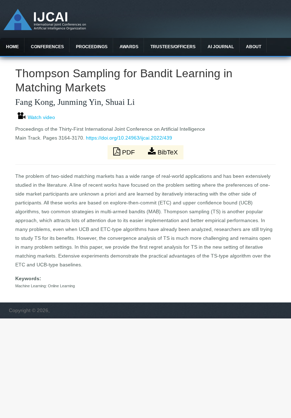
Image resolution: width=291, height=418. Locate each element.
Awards (129, 46)
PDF (128, 152)
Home (12, 46)
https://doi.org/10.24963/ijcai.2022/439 (129, 138)
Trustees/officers (173, 46)
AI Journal (221, 46)
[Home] (45, 28)
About (253, 46)
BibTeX (167, 152)
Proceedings (92, 46)
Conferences (47, 46)
